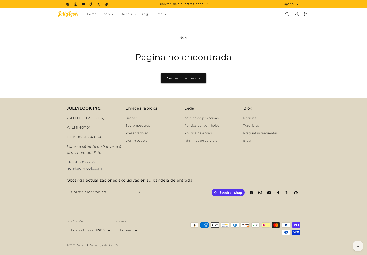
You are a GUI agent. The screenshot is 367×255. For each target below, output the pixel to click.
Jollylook (83, 245)
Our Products (136, 140)
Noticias (249, 118)
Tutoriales (251, 125)
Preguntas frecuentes (260, 133)
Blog (247, 140)
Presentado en (137, 133)
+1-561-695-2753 (81, 162)
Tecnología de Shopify (104, 245)
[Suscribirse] (138, 192)
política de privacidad (201, 118)
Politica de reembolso (202, 125)
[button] (107, 14)
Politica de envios (198, 133)
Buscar (131, 118)
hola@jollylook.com (84, 168)
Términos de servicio (200, 140)
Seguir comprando (183, 78)
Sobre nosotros (138, 125)
